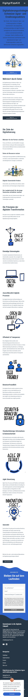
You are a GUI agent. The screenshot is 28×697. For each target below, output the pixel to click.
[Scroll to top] (25, 694)
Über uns (5, 665)
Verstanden (11, 694)
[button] (24, 3)
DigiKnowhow (6, 657)
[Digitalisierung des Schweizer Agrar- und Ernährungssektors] (11, 3)
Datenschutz (18, 690)
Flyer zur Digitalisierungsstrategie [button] (11, 73)
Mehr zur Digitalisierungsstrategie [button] (11, 118)
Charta (4, 663)
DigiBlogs (5, 655)
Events (4, 660)
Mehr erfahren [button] (8, 561)
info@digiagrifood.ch (8, 640)
